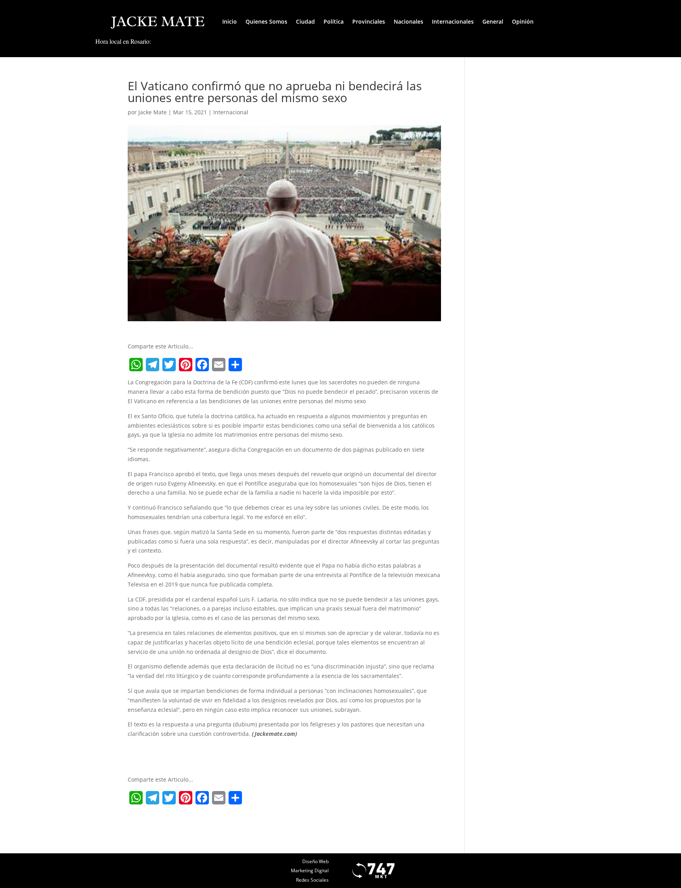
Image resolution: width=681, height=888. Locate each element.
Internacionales (453, 21)
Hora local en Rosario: (123, 41)
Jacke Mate (152, 112)
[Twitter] (169, 364)
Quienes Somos (266, 21)
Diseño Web (315, 861)
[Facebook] (202, 364)
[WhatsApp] (136, 364)
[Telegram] (152, 364)
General (492, 21)
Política (334, 21)
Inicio (229, 21)
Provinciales (368, 21)
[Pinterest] (185, 364)
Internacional (230, 112)
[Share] (235, 364)
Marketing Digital (310, 870)
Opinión (523, 21)
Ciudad (305, 21)
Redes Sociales (312, 880)
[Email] (218, 364)
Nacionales (408, 21)
